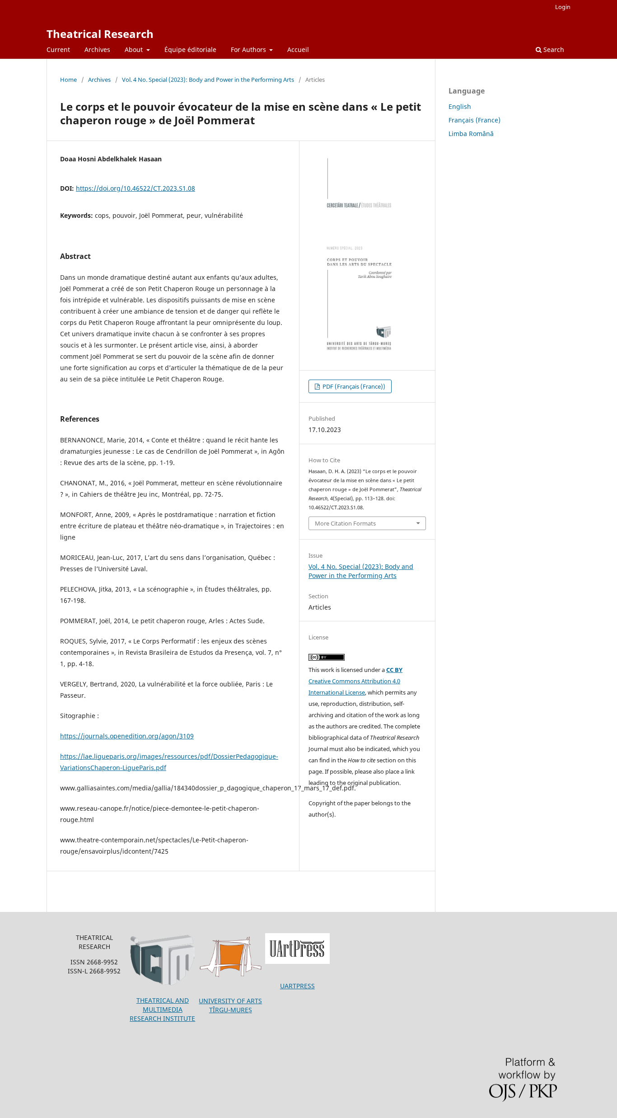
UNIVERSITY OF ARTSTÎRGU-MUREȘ (230, 1005)
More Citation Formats (345, 523)
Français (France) (474, 120)
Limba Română (471, 133)
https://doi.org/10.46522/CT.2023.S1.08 (135, 188)
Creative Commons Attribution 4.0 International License (355, 681)
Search (553, 49)
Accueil (298, 49)
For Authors (249, 49)
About (135, 49)
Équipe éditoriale (190, 49)
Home (68, 79)
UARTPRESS (297, 986)
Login (562, 7)
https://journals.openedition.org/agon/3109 (127, 736)
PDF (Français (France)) (353, 386)
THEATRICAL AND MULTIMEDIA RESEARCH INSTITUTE (162, 1009)
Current (58, 49)
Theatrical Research (100, 33)
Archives (97, 49)
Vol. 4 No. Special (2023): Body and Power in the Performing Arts (208, 79)
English (460, 106)
